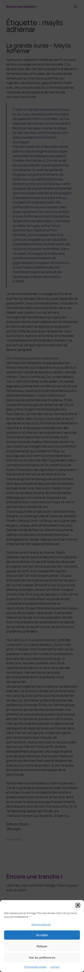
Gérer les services (41, 924)
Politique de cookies (35, 967)
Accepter (42, 935)
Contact (55, 967)
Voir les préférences (42, 957)
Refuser (42, 946)
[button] (78, 905)
